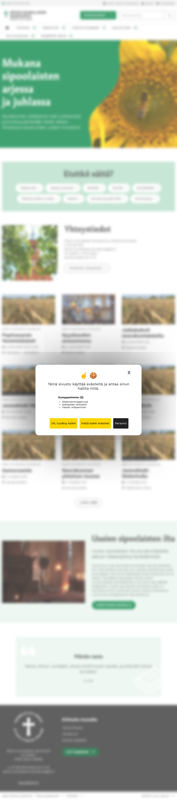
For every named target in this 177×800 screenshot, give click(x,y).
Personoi (121, 423)
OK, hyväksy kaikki (63, 423)
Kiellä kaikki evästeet (95, 423)
